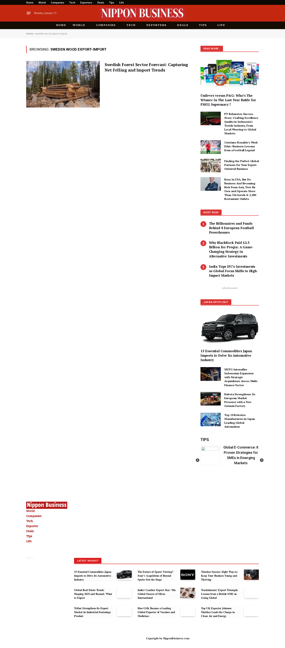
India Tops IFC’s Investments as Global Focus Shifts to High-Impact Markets (233, 271)
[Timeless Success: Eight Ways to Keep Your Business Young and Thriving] (251, 574)
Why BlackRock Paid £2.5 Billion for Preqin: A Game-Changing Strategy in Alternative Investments (231, 249)
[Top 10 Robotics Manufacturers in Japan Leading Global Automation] (210, 419)
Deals (100, 2)
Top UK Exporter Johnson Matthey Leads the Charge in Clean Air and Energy (218, 612)
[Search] (257, 2)
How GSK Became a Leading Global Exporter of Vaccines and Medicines (156, 612)
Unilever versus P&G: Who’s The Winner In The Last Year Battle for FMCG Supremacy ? (228, 100)
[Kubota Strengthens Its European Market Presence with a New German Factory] (210, 399)
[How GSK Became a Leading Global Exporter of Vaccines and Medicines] (187, 611)
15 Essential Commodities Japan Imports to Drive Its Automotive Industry (226, 355)
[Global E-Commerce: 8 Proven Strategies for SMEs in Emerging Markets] (211, 455)
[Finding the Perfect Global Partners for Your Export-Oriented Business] (210, 165)
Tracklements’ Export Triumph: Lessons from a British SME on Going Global (219, 594)
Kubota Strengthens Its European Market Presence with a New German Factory (239, 400)
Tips (111, 2)
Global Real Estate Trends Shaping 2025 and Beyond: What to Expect (93, 594)
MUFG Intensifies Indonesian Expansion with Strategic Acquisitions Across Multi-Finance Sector (241, 377)
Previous (198, 460)
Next (262, 460)
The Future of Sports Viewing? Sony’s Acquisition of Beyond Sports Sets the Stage (155, 576)
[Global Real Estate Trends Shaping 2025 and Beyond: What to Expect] (124, 593)
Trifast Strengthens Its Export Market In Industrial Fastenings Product (92, 612)
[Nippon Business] (142, 13)
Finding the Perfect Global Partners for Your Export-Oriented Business (241, 165)
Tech (72, 2)
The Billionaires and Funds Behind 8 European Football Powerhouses (231, 228)
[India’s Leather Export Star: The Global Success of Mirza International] (187, 593)
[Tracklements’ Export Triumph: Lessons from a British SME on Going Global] (251, 593)
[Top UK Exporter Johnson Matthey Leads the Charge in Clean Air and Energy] (251, 611)
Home (29, 2)
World (42, 2)
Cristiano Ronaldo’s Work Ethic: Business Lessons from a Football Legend (241, 146)
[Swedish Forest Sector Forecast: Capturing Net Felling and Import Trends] (63, 84)
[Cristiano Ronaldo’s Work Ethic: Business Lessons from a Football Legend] (210, 147)
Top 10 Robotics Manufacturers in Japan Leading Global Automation (239, 420)
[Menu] (29, 13)
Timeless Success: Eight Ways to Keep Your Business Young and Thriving (219, 576)
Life (121, 2)
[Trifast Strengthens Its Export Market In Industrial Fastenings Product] (124, 611)
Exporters (86, 2)
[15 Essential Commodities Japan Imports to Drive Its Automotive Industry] (229, 328)
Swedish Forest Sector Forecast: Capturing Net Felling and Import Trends (146, 67)
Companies (57, 2)
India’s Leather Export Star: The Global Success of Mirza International (157, 594)
